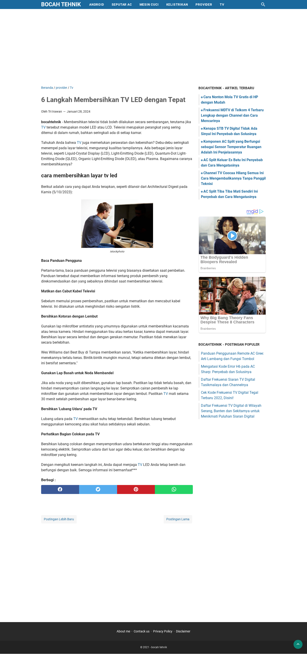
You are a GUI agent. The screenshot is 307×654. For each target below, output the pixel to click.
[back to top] (298, 644)
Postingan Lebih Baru (59, 519)
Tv (222, 4)
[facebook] (60, 489)
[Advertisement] (153, 47)
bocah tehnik (61, 4)
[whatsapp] (174, 489)
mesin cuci (149, 4)
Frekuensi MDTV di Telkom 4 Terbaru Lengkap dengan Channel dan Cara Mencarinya (232, 115)
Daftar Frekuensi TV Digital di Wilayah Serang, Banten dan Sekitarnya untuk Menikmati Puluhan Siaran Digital (231, 410)
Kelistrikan (177, 4)
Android (96, 4)
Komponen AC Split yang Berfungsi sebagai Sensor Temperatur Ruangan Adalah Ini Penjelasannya (231, 146)
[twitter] (98, 489)
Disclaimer (183, 631)
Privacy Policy (162, 631)
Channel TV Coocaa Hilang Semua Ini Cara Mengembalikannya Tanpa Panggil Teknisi (233, 178)
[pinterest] (136, 489)
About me (123, 631)
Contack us (141, 631)
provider (204, 4)
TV (43, 127)
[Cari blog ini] (263, 4)
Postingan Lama (177, 519)
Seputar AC (122, 4)
